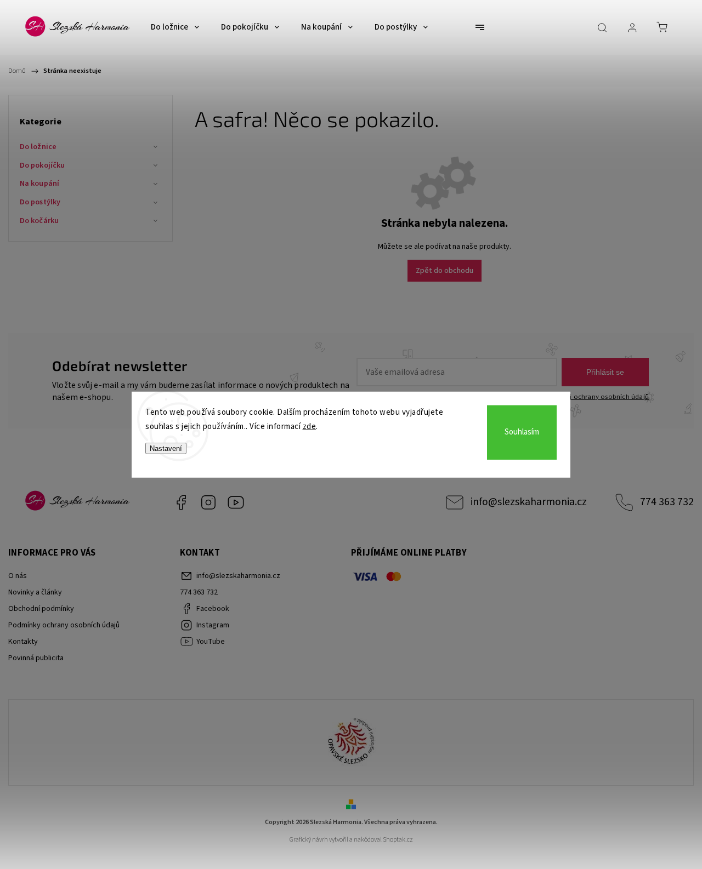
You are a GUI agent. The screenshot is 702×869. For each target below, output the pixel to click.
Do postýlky (40, 202)
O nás (17, 575)
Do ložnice (38, 146)
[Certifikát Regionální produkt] (351, 742)
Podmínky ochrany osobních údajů (64, 625)
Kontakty (23, 641)
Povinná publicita (36, 658)
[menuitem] (175, 27)
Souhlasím (522, 432)
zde (309, 426)
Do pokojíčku (42, 165)
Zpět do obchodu (444, 270)
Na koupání (39, 183)
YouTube (236, 502)
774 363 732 (667, 502)
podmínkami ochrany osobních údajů (590, 397)
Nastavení (166, 448)
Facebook (181, 502)
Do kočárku (39, 220)
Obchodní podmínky (41, 608)
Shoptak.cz (398, 839)
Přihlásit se (605, 372)
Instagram (208, 502)
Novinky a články (35, 592)
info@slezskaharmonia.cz (529, 502)
